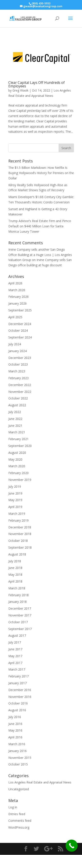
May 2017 (15, 656)
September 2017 (20, 629)
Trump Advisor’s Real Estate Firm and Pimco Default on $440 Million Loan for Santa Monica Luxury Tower (39, 226)
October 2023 (18, 364)
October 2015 (18, 764)
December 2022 (19, 385)
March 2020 (16, 466)
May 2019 (15, 500)
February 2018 (18, 595)
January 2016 (17, 751)
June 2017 (15, 649)
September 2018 (20, 547)
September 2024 (20, 337)
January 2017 (17, 683)
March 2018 (16, 588)
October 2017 (18, 622)
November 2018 (19, 534)
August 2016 (17, 710)
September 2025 (20, 310)
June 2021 (15, 425)
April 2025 (15, 317)
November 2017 (19, 615)
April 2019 (15, 507)
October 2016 (18, 703)
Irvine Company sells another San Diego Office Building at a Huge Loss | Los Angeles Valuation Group (40, 254)
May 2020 (15, 459)
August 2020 (17, 452)
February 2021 (18, 439)
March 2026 (16, 290)
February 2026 (18, 296)
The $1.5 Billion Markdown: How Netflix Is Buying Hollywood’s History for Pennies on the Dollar (41, 172)
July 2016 (14, 717)
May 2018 (15, 574)
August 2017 (17, 635)
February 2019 (18, 520)
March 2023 (16, 371)
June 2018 (15, 568)
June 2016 (15, 724)
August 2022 (17, 405)
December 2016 (19, 690)
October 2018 (18, 541)
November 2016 (19, 697)
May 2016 (15, 730)
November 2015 (19, 758)
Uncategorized (18, 789)
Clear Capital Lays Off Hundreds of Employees (36, 84)
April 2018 (15, 581)
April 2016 (15, 737)
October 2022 (18, 398)
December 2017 (19, 608)
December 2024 (19, 324)
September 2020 (20, 446)
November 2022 (19, 392)
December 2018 (19, 527)
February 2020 (18, 473)
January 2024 (17, 351)
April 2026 (15, 283)
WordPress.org (18, 827)
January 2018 (17, 601)
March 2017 (16, 669)
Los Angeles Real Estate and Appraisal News (39, 782)
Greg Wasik (20, 90)
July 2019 (14, 486)
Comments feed (19, 820)
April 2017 (15, 663)
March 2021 (16, 432)
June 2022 (15, 419)
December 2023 (19, 358)
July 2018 (14, 561)
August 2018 (17, 554)
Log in (12, 807)
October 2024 (18, 330)
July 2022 (14, 412)
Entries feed (16, 814)
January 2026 (17, 303)
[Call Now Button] (72, 846)
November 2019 (19, 480)
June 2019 (15, 493)
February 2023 (18, 378)
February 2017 (18, 676)
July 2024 (14, 344)
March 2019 (16, 513)
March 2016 (16, 744)
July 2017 (14, 642)
